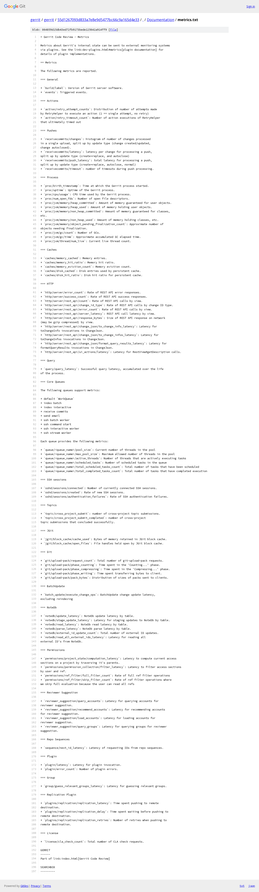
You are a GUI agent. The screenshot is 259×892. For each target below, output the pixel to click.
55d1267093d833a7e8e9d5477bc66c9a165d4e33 (98, 19)
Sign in (250, 6)
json (251, 886)
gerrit (35, 19)
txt (242, 886)
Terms (46, 886)
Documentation (160, 19)
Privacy (35, 886)
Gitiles (24, 886)
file (113, 29)
